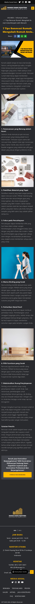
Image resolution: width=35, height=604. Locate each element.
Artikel (13, 592)
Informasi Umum (22, 18)
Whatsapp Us (20, 567)
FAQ (11, 596)
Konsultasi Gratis (21, 572)
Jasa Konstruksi (24, 592)
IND (15, 530)
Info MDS (10, 18)
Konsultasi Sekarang (17, 475)
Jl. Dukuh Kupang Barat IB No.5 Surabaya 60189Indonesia (17, 552)
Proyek (27, 588)
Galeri (5, 592)
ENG (20, 530)
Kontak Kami (20, 596)
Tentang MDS (17, 588)
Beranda (6, 588)
